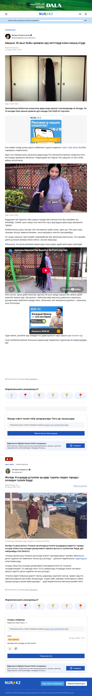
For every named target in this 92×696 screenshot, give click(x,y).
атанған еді (76, 335)
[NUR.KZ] (46, 14)
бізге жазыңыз (31, 379)
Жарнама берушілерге (76, 683)
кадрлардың (81, 558)
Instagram (77, 446)
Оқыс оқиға (9, 464)
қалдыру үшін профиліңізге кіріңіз (56, 425)
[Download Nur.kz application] (46, 5)
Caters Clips (67, 147)
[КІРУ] (86, 14)
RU (80, 14)
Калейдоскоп (10, 30)
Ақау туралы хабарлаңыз (52, 683)
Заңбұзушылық (22, 464)
